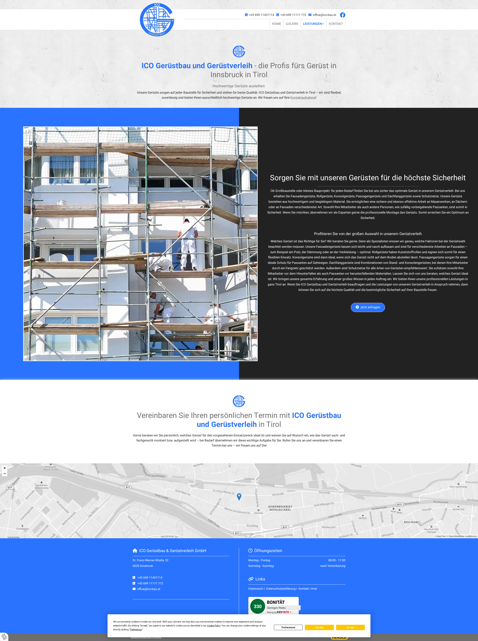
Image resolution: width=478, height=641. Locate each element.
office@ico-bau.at (324, 15)
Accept (350, 627)
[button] (368, 307)
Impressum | (257, 588)
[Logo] (157, 19)
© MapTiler (440, 536)
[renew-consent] (4, 637)
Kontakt (336, 23)
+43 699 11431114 (262, 15)
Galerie (292, 23)
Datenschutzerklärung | (282, 588)
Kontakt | (304, 588)
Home (276, 23)
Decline (319, 627)
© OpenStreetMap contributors (461, 536)
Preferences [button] (136, 629)
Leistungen (312, 23)
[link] (314, 24)
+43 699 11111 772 (293, 15)
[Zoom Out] (4, 473)
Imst (314, 588)
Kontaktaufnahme (303, 97)
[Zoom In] (4, 468)
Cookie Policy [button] (213, 625)
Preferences (288, 627)
